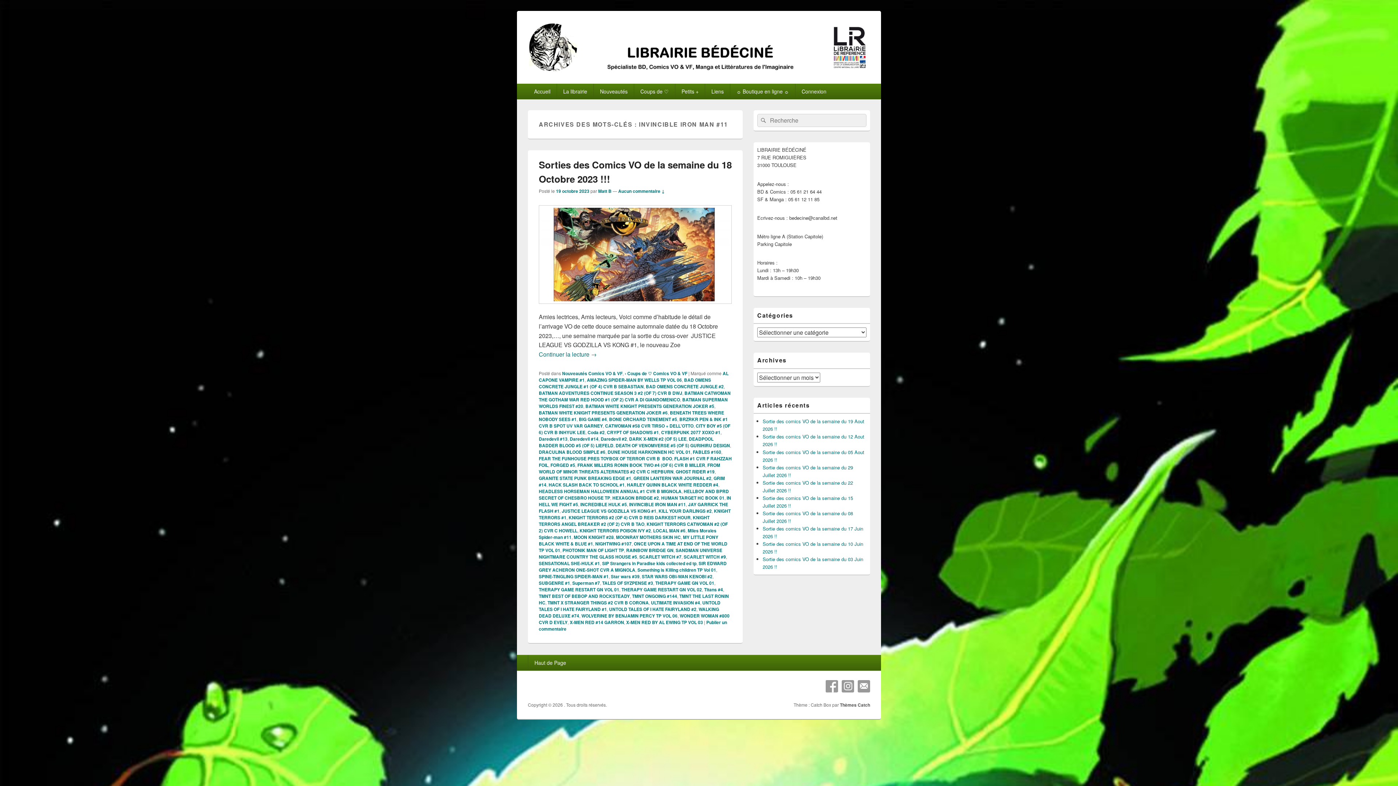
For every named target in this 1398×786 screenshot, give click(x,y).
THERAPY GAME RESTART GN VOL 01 (579, 589)
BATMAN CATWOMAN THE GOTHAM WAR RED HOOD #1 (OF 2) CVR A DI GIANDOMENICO (635, 396)
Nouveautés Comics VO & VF (592, 373)
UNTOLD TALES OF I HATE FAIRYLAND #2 (652, 609)
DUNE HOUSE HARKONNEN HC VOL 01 (649, 452)
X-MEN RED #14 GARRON (597, 622)
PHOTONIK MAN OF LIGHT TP (593, 550)
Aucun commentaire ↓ (641, 191)
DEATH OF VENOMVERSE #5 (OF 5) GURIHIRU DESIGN (673, 445)
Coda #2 (596, 432)
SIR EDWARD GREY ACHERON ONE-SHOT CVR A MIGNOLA (633, 566)
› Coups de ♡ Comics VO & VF (656, 373)
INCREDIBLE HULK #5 (603, 504)
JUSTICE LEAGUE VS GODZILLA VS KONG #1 (609, 511)
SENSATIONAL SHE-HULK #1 (569, 563)
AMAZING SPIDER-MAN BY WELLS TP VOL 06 (634, 380)
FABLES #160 (707, 452)
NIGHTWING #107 (613, 543)
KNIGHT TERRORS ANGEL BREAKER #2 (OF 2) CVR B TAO (624, 520)
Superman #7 (586, 583)
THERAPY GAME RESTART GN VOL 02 (661, 589)
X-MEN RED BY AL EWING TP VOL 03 (664, 622)
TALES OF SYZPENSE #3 (627, 583)
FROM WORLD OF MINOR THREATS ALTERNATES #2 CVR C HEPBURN (629, 468)
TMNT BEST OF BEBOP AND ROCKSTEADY (584, 596)
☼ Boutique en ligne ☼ (762, 91)
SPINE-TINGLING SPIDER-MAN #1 (574, 576)
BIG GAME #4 (593, 419)
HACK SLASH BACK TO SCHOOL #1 (587, 484)
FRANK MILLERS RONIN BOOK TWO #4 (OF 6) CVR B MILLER (641, 465)
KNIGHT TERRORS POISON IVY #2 (615, 530)
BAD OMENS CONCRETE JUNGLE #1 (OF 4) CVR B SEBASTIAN (625, 383)
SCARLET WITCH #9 (705, 556)
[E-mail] (864, 686)
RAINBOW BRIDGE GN (650, 550)
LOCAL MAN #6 (669, 530)
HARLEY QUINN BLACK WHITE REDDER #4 (672, 484)
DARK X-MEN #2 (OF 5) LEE (658, 439)
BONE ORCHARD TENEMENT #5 (643, 419)
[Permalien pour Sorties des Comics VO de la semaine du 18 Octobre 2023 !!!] (635, 307)
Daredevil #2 (614, 439)
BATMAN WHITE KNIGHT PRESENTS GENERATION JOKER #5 (649, 406)
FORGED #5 (562, 465)
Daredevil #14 (584, 439)
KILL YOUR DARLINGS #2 (685, 511)
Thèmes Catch (855, 705)
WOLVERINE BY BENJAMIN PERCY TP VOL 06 (629, 615)
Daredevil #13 (553, 439)
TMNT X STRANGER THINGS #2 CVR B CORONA (598, 602)
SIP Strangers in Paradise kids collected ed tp (649, 563)
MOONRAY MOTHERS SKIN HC (648, 537)
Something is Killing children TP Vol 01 (676, 570)
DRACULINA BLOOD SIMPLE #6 (572, 452)
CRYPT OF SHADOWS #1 (633, 432)
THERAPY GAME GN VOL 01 (684, 583)
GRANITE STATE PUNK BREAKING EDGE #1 (585, 478)
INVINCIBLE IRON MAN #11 (657, 504)
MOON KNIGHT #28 (594, 537)
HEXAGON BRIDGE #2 (635, 498)
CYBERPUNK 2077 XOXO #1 (690, 432)
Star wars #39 (625, 576)
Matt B (605, 191)
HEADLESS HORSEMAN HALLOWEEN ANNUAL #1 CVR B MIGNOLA (610, 491)
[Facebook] (832, 686)
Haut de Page (550, 662)
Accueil (542, 91)
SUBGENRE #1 (554, 583)
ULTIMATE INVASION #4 (675, 602)
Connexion (814, 91)
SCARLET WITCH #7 (660, 556)
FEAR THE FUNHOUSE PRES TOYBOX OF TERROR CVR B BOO (605, 458)
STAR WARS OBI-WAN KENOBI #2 (677, 576)
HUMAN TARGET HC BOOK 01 (692, 498)
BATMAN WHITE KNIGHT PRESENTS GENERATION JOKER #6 (603, 412)
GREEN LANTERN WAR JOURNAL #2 (672, 478)
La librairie (575, 91)
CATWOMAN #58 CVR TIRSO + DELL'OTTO (649, 425)
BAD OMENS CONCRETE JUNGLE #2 (685, 386)
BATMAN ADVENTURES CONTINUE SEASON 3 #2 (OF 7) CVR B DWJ (610, 393)
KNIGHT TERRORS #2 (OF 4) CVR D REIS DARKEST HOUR (630, 517)
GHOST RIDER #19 (695, 471)
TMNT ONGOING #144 (654, 596)
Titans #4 (713, 589)
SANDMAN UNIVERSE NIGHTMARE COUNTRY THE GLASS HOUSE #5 (630, 553)
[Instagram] (848, 686)
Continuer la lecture (568, 354)
